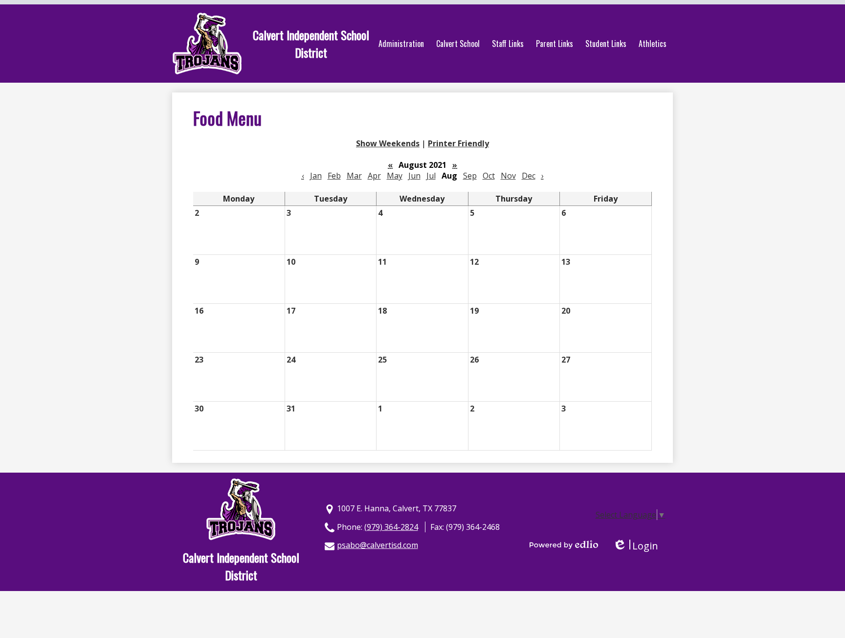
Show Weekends (388, 143)
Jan (316, 175)
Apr (374, 175)
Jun (414, 175)
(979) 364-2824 (391, 527)
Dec (528, 175)
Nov (508, 175)
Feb (334, 175)
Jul (431, 175)
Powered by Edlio (564, 544)
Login (635, 546)
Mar (354, 175)
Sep (470, 175)
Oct (489, 175)
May (394, 175)
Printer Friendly (458, 143)
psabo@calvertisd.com (377, 545)
